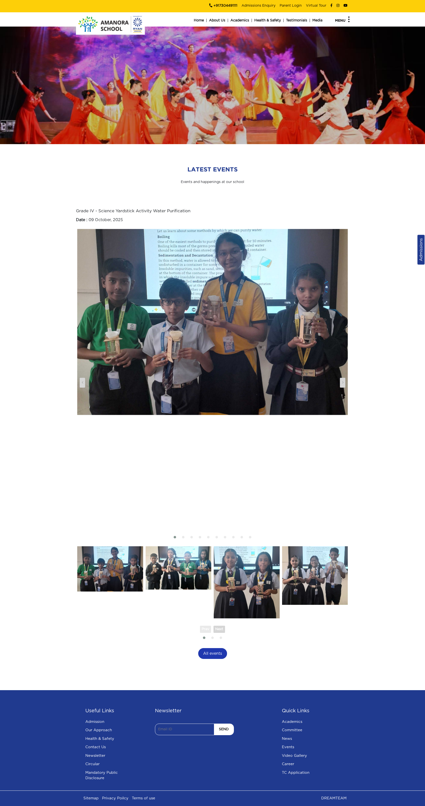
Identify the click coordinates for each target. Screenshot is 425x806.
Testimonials (296, 20)
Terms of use (143, 798)
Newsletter (95, 756)
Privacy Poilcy (115, 798)
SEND (224, 729)
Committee (292, 730)
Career (288, 764)
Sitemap (91, 798)
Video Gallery (294, 756)
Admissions (421, 249)
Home (199, 20)
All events (212, 653)
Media (317, 20)
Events (288, 747)
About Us (217, 20)
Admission (94, 722)
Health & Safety (267, 20)
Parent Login (291, 5)
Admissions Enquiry (258, 5)
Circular (92, 764)
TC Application (295, 773)
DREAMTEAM (334, 798)
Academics (239, 20)
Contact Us (95, 747)
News (287, 739)
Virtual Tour (316, 5)
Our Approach (98, 730)
